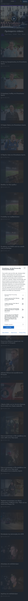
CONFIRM (8, 327)
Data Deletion (5, 332)
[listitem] (14, 295)
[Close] (25, 268)
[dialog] (14, 300)
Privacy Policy (22, 332)
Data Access (14, 332)
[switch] (22, 299)
